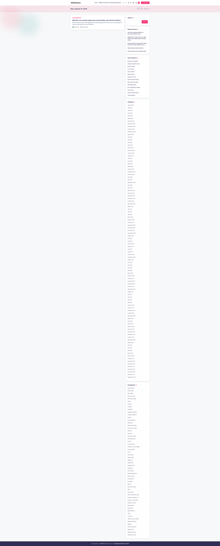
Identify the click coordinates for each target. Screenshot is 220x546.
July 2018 (130, 262)
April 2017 (130, 302)
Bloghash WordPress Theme (122, 543)
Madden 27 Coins (132, 77)
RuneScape (130, 508)
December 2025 (131, 123)
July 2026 (130, 107)
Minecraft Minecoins (132, 473)
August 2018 (130, 259)
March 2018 (130, 273)
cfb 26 (129, 401)
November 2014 (131, 334)
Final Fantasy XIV (132, 438)
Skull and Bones (131, 510)
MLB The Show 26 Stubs (133, 79)
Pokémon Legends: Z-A (133, 497)
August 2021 (130, 206)
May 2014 (130, 347)
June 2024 (130, 161)
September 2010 (131, 377)
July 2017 (130, 294)
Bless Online (130, 393)
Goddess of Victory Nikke (134, 446)
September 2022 (132, 182)
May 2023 (130, 179)
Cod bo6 (130, 404)
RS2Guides (76, 3)
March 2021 (130, 217)
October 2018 (131, 254)
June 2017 (130, 297)
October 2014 (131, 337)
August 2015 (130, 318)
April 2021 (130, 214)
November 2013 (131, 363)
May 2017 (130, 299)
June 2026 (130, 110)
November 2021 (131, 198)
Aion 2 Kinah (130, 90)
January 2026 (131, 121)
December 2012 (131, 369)
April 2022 (130, 187)
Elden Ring (130, 422)
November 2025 (131, 126)
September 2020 (132, 233)
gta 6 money (130, 454)
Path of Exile (130, 492)
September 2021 (131, 203)
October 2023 (131, 174)
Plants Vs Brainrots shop (133, 494)
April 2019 (130, 251)
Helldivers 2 (130, 460)
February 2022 (131, 190)
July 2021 (130, 209)
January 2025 (131, 153)
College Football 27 (132, 414)
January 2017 (131, 307)
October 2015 (131, 313)
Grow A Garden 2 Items (133, 92)
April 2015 (130, 321)
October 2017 (131, 286)
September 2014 (131, 339)
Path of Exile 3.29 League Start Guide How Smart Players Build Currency (137, 44)
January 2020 (131, 243)
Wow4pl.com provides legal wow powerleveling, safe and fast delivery (96, 20)
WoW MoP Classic (132, 532)
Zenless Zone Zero (132, 534)
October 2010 (131, 374)
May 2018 (130, 267)
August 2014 (131, 342)
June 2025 (130, 139)
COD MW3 (130, 409)
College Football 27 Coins (134, 63)
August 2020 (131, 235)
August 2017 (130, 291)
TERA (129, 513)
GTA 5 (129, 452)
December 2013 (131, 361)
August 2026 (131, 105)
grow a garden (131, 449)
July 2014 (130, 345)
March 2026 (130, 118)
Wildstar (130, 524)
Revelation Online (132, 502)
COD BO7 (130, 406)
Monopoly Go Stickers (133, 61)
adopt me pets (131, 388)
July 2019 (130, 249)
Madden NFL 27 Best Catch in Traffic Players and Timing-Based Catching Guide (137, 38)
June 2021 (130, 211)
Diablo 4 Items (131, 74)
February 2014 (131, 355)
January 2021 (131, 222)
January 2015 (131, 329)
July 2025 (130, 137)
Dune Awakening (131, 420)
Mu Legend (130, 481)
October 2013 (131, 366)
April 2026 (130, 115)
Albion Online (131, 390)
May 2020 (130, 241)
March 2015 (130, 323)
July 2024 (130, 158)
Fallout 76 (130, 433)
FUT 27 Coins (131, 69)
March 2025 (130, 147)
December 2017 (131, 281)
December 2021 (131, 195)
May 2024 (130, 163)
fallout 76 (130, 430)
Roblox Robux (131, 505)
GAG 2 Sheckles (131, 95)
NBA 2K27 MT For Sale (133, 82)
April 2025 (130, 145)
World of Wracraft (77, 17)
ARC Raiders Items (132, 84)
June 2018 (130, 265)
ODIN (129, 489)
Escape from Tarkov (132, 428)
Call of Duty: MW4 (132, 398)
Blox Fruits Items (131, 396)
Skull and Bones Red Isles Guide (135, 48)
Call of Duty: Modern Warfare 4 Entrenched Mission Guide (135, 33)
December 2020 (131, 225)
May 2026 (130, 113)
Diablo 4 (130, 417)
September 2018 (131, 257)
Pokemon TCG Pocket (133, 500)
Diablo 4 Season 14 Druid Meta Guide (137, 51)
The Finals (130, 516)
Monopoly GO (131, 478)
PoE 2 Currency (131, 71)
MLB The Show (131, 476)
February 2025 (131, 150)
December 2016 (131, 310)
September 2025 (132, 131)
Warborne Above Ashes (133, 518)
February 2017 (131, 305)
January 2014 (131, 358)
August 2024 (131, 155)
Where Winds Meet (132, 521)
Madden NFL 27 (131, 465)
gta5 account (131, 457)
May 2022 (130, 185)
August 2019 (130, 246)
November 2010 (131, 371)
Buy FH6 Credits (131, 66)
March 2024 (130, 166)
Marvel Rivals (131, 470)
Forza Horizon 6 (131, 444)
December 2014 (131, 331)
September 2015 (131, 315)
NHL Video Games (132, 486)
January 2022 (131, 193)
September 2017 (131, 289)
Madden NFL (130, 462)
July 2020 (130, 238)
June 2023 (130, 177)
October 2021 (131, 201)
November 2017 (131, 283)
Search (130, 18)
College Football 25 (132, 412)
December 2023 (131, 171)
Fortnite (129, 441)
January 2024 (131, 169)
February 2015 (131, 326)
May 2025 (130, 142)
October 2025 (131, 129)
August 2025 (131, 134)
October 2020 (131, 230)
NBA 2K (129, 484)
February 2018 (131, 275)
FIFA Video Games (132, 436)
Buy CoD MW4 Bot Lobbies (134, 87)
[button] (145, 3)
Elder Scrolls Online (132, 425)
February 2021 (131, 219)
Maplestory (130, 468)
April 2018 (130, 270)
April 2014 (130, 350)
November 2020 (131, 227)
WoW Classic (131, 529)
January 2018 (131, 278)
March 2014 (130, 353)
